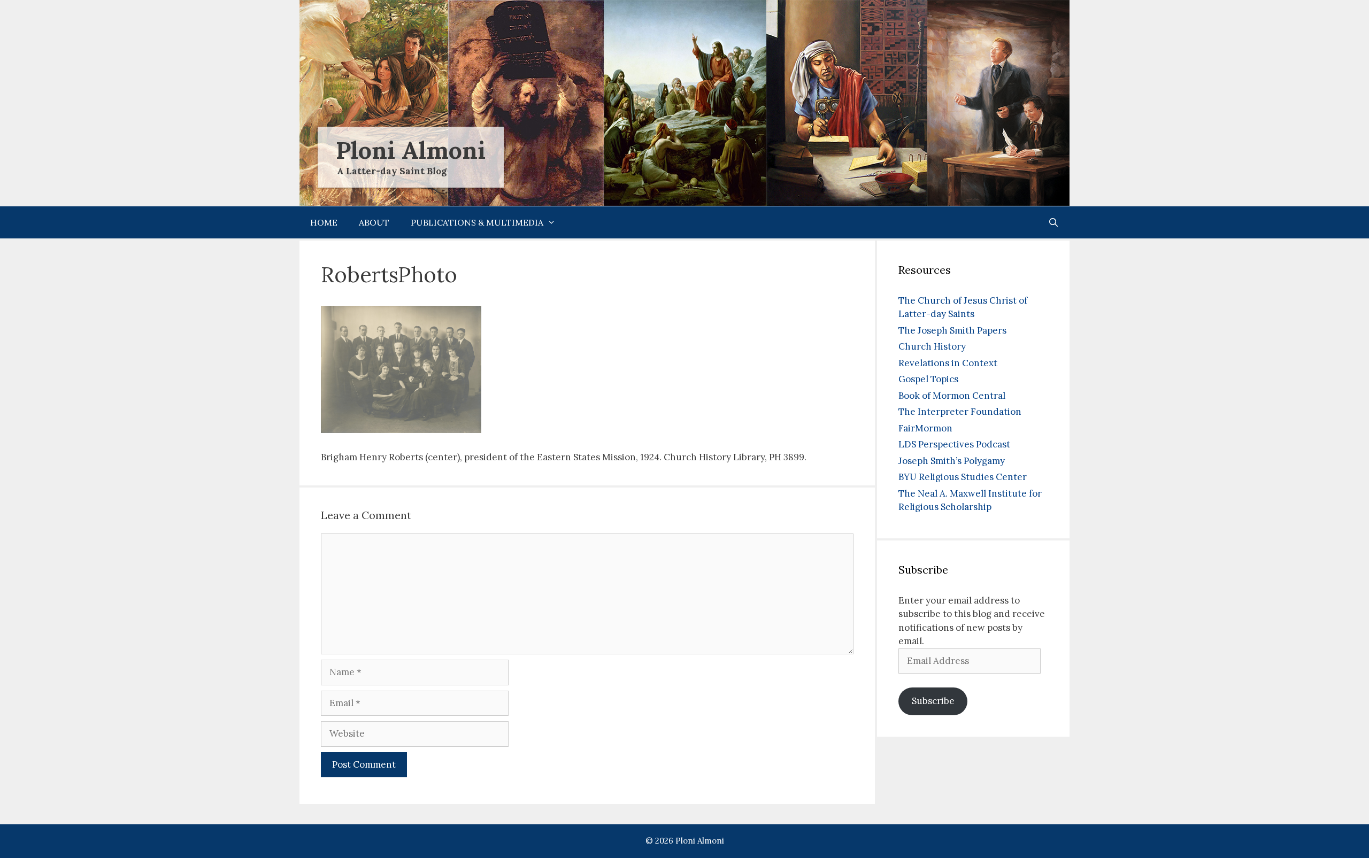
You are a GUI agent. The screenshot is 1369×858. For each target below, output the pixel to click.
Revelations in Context (947, 363)
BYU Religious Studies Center (962, 477)
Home (323, 222)
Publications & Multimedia (477, 222)
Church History (932, 346)
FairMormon (925, 428)
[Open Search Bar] (1053, 222)
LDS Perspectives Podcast (954, 444)
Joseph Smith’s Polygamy (951, 461)
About (374, 222)
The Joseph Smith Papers (952, 330)
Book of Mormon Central (951, 395)
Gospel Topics (928, 379)
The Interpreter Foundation (959, 412)
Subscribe (933, 701)
